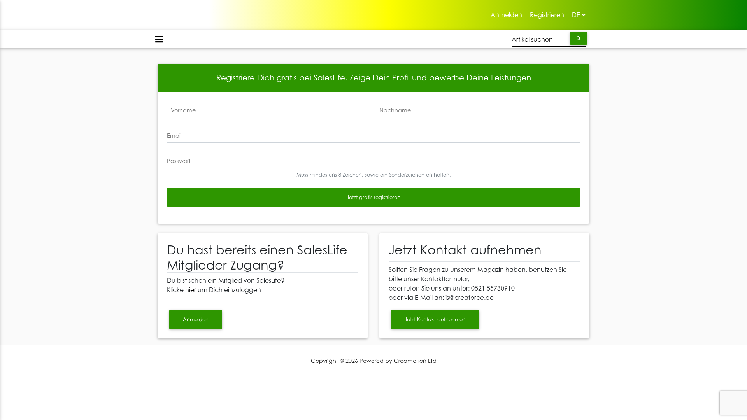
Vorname (183, 110)
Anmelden (508, 14)
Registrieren (549, 14)
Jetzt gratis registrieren (373, 197)
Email (174, 135)
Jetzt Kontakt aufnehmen (435, 319)
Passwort (179, 161)
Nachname (395, 110)
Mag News (172, 11)
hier (190, 290)
